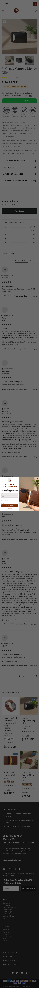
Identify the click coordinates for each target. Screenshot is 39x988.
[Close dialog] (37, 478)
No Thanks (10, 508)
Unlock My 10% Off (9, 505)
